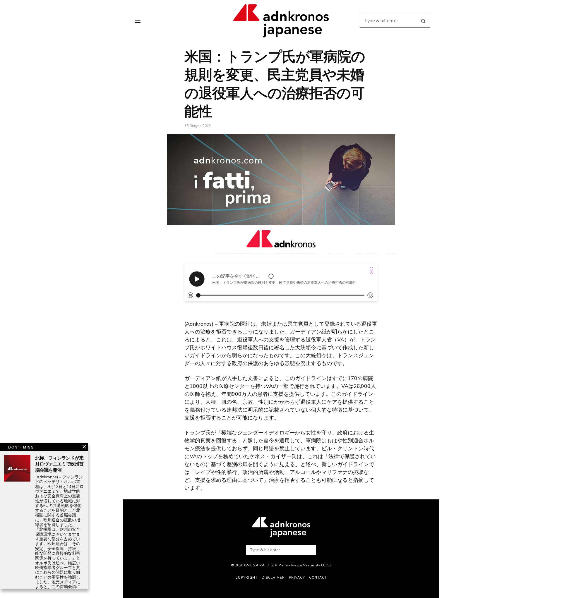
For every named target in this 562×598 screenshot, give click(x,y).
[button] (423, 21)
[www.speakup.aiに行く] (371, 270)
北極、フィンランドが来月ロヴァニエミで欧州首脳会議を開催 (59, 464)
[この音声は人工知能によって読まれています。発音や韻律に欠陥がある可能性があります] (271, 276)
